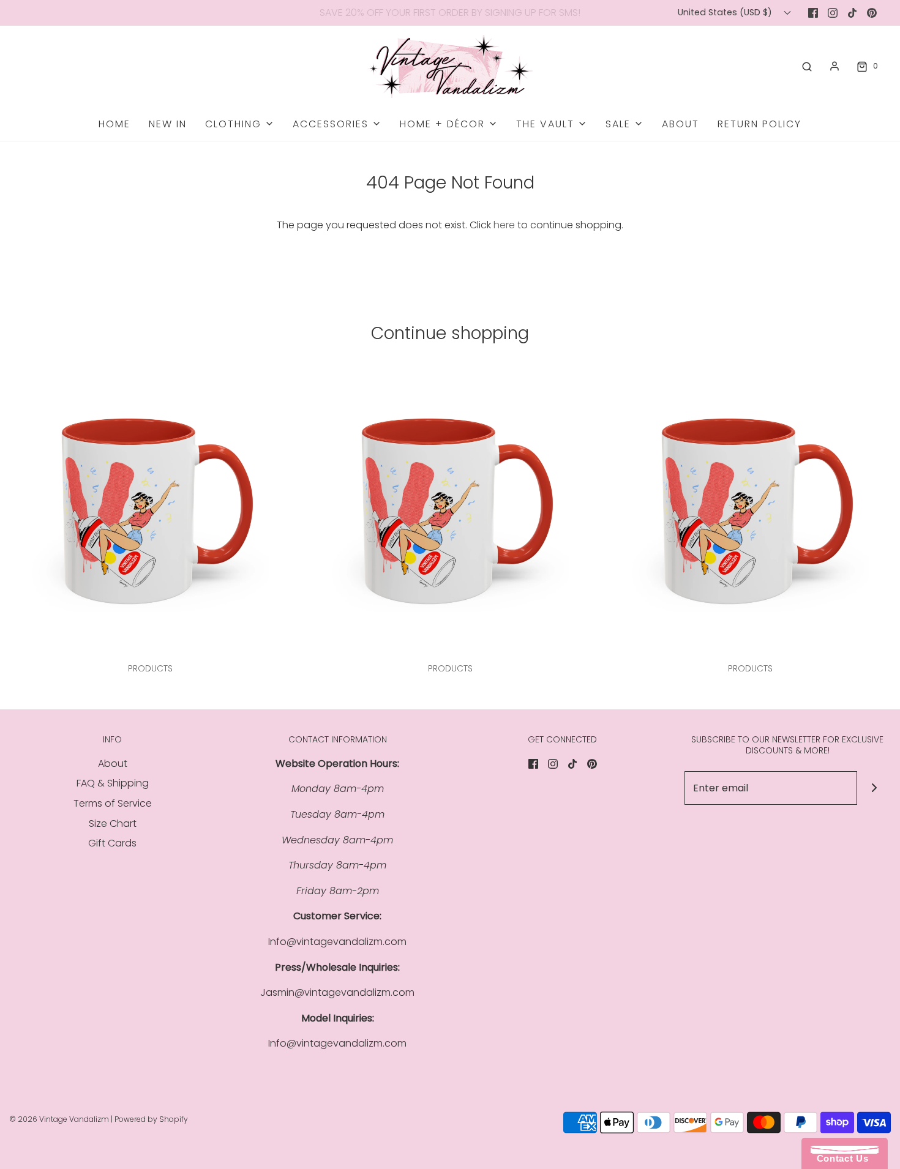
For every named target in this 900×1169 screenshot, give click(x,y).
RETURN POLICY (759, 124)
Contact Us (839, 1158)
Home (114, 124)
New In (168, 124)
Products (150, 668)
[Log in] (834, 66)
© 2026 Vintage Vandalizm (59, 1119)
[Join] (874, 788)
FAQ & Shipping (113, 783)
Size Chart (113, 823)
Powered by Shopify (151, 1119)
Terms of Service (112, 803)
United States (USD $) (726, 12)
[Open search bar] (807, 66)
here (504, 225)
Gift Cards (112, 843)
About (680, 124)
